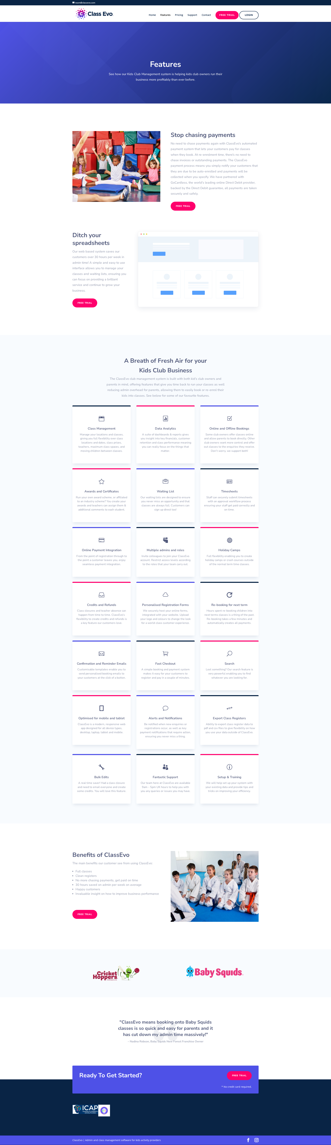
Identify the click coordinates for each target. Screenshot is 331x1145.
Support (192, 15)
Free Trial (227, 15)
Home (152, 15)
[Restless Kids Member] (104, 1115)
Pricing (179, 15)
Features (165, 15)
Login (249, 15)
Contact (206, 15)
